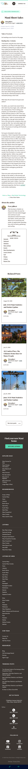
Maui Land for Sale (7, 516)
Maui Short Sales (7, 549)
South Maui (5, 508)
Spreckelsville (6, 613)
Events (5, 248)
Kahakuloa (5, 588)
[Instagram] (19, 741)
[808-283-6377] (13, 721)
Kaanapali (5, 583)
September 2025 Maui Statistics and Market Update (12, 674)
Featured (6, 241)
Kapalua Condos (6, 594)
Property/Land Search (8, 536)
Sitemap (10, 761)
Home (4, 195)
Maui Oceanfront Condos (9, 539)
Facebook (8, 749)
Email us (14, 728)
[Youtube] (7, 741)
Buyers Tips (7, 261)
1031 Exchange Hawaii (8, 653)
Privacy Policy (16, 761)
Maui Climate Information (5, 466)
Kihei (3, 598)
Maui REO (5, 547)
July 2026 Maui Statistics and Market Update (12, 682)
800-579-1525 (14, 712)
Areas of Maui (6, 494)
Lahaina (4, 501)
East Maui (5, 577)
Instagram (19, 743)
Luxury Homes (8, 252)
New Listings (7, 245)
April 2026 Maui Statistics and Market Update (12, 678)
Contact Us (5, 636)
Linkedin (19, 749)
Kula (3, 602)
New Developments (9, 250)
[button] (13, 3)
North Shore (5, 503)
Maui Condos (5, 514)
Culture (6, 259)
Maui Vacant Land (7, 545)
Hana (3, 499)
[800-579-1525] (13, 710)
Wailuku (4, 624)
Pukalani (4, 618)
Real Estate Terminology (11, 11)
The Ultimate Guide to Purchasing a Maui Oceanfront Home (13, 670)
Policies (4, 655)
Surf (5, 254)
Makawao (5, 607)
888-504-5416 (14, 718)
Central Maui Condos (8, 564)
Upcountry (5, 505)
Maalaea (4, 604)
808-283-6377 (14, 723)
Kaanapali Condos (7, 585)
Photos (5, 257)
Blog (9, 195)
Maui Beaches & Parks (6, 469)
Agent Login (5, 657)
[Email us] (14, 727)
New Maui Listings (7, 530)
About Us (4, 638)
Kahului (4, 590)
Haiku (3, 581)
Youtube (8, 743)
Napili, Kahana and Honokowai (10, 611)
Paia (3, 615)
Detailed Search (6, 534)
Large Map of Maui (7, 484)
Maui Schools (6, 472)
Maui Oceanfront (6, 512)
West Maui (5, 510)
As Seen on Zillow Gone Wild (10, 689)
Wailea (4, 620)
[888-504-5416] (13, 715)
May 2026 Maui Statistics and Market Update (12, 686)
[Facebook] (7, 747)
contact (22, 185)
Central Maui (5, 497)
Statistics (6, 243)
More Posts (19, 23)
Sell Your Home (6, 640)
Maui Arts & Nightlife (5, 477)
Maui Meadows (6, 609)
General (6, 239)
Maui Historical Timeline (6, 481)
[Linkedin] (19, 747)
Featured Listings (6, 532)
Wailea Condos (6, 622)
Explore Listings (14, 446)
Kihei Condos (5, 600)
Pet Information (6, 474)
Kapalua (4, 592)
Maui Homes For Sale (6, 462)
